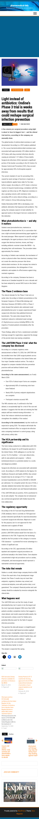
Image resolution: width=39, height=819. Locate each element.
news (27, 90)
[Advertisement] (19, 36)
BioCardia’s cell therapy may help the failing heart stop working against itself (32, 750)
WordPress (21, 811)
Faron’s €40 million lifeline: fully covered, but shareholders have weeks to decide (6, 751)
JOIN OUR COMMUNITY (11, 772)
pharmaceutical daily (19, 5)
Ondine (11, 734)
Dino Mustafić (25, 124)
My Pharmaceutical (17, 90)
